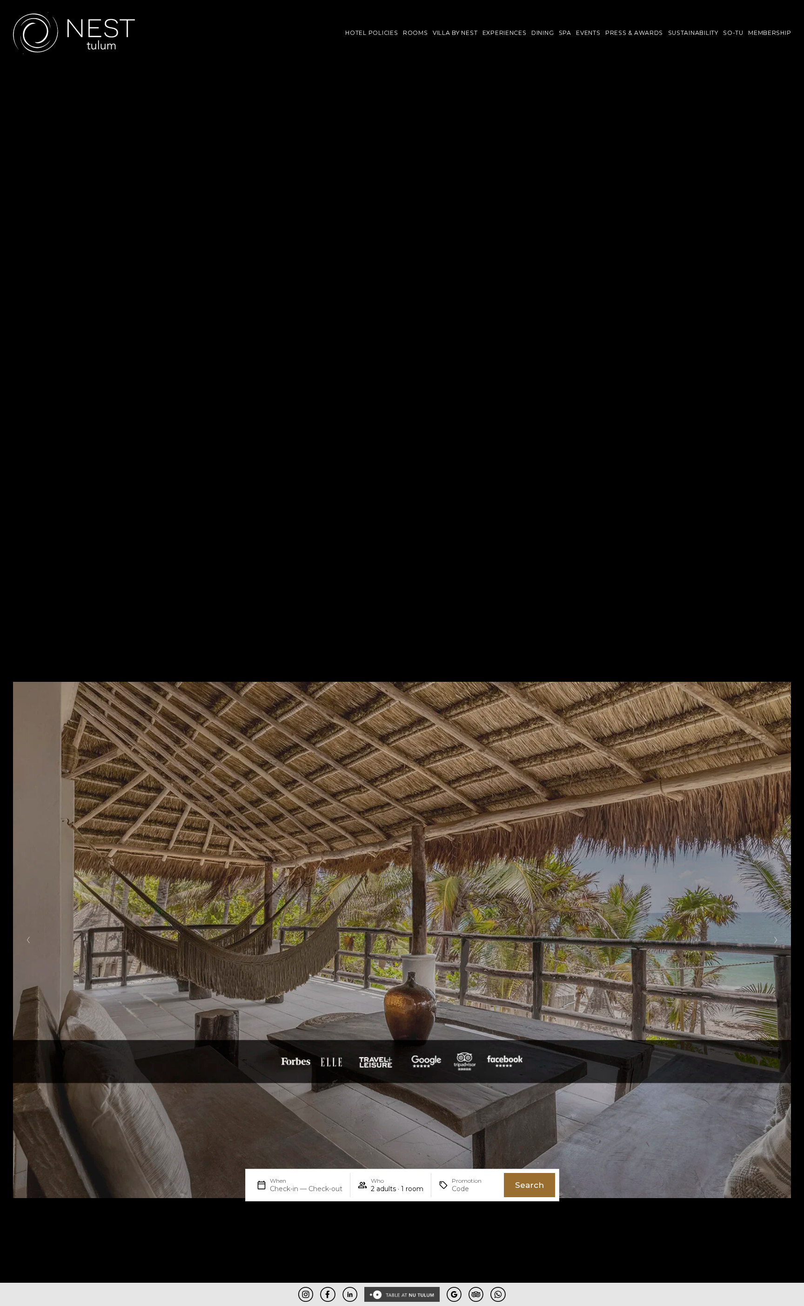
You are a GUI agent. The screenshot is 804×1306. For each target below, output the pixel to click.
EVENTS (588, 32)
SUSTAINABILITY (693, 32)
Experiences (504, 32)
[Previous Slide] (28, 940)
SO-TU (733, 32)
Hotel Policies (371, 32)
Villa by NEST (455, 32)
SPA (565, 32)
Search (529, 1185)
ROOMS (415, 32)
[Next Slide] (775, 940)
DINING (542, 32)
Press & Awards (634, 32)
